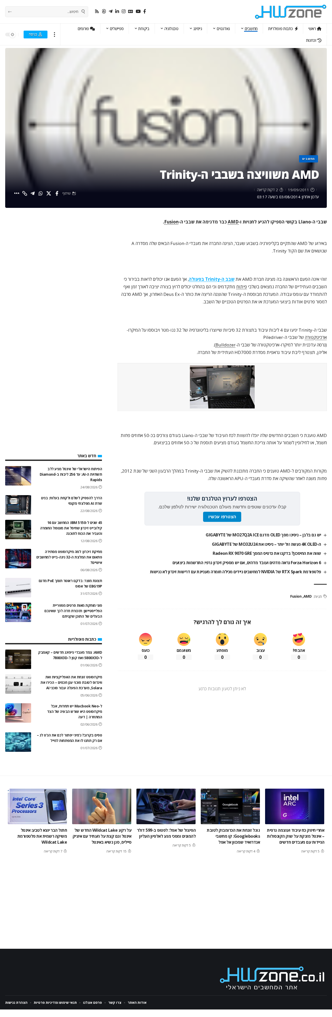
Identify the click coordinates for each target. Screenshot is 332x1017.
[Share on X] (48, 193)
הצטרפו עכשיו (222, 516)
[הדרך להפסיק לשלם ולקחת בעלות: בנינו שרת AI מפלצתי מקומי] (18, 505)
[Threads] (103, 11)
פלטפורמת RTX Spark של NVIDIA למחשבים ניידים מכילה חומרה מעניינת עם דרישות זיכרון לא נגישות (235, 572)
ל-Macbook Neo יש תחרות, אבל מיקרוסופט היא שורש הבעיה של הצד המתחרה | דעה (74, 711)
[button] (54, 34)
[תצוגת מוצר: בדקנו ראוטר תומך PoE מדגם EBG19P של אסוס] (18, 587)
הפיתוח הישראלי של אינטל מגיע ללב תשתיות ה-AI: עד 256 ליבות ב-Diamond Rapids (71, 474)
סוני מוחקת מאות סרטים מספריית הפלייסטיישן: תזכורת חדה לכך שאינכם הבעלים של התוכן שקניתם (73, 611)
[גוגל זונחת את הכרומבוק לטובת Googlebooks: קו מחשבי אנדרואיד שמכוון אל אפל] (230, 806)
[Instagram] (123, 11)
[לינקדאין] (117, 11)
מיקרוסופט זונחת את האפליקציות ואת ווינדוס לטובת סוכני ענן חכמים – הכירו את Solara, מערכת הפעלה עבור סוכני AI (71, 682)
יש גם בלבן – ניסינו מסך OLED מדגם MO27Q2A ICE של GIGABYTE (263, 535)
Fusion (171, 222)
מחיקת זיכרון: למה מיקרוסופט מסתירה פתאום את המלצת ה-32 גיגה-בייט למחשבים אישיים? (69, 557)
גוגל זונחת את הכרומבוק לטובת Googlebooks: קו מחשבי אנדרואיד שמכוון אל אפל (233, 836)
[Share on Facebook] (56, 193)
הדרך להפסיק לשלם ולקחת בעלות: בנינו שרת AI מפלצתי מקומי (71, 500)
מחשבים (308, 159)
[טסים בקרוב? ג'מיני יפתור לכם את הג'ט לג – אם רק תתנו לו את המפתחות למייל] (18, 742)
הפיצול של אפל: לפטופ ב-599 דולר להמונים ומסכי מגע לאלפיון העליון (166, 833)
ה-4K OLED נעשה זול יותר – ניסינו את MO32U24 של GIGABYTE (266, 544)
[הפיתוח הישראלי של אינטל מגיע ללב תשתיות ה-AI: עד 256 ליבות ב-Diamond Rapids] (18, 476)
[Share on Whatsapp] (40, 193)
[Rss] (96, 11)
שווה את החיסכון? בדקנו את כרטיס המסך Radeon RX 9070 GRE (267, 553)
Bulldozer (226, 345)
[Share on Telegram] (32, 193)
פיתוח (241, 287)
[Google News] (130, 11)
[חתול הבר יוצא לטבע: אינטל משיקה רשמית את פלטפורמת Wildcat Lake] (37, 806)
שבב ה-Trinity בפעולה (211, 279)
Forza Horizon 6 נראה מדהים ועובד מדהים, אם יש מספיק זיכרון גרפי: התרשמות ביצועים (246, 562)
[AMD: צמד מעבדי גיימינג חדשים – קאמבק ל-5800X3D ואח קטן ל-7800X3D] (18, 659)
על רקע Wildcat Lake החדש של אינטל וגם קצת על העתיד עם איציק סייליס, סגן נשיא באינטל (102, 836)
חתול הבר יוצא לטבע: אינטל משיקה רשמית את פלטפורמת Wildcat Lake (42, 836)
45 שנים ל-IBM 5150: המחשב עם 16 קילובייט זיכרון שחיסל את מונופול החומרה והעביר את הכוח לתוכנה (71, 528)
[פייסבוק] (144, 11)
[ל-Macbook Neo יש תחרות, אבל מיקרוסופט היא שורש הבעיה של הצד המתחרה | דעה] (18, 713)
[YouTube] (138, 11)
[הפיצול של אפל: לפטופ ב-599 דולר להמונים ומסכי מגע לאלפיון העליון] (166, 806)
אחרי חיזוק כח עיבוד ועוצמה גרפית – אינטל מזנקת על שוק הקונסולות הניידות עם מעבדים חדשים (295, 836)
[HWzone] (290, 11)
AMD (233, 222)
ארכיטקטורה (316, 337)
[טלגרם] (110, 11)
